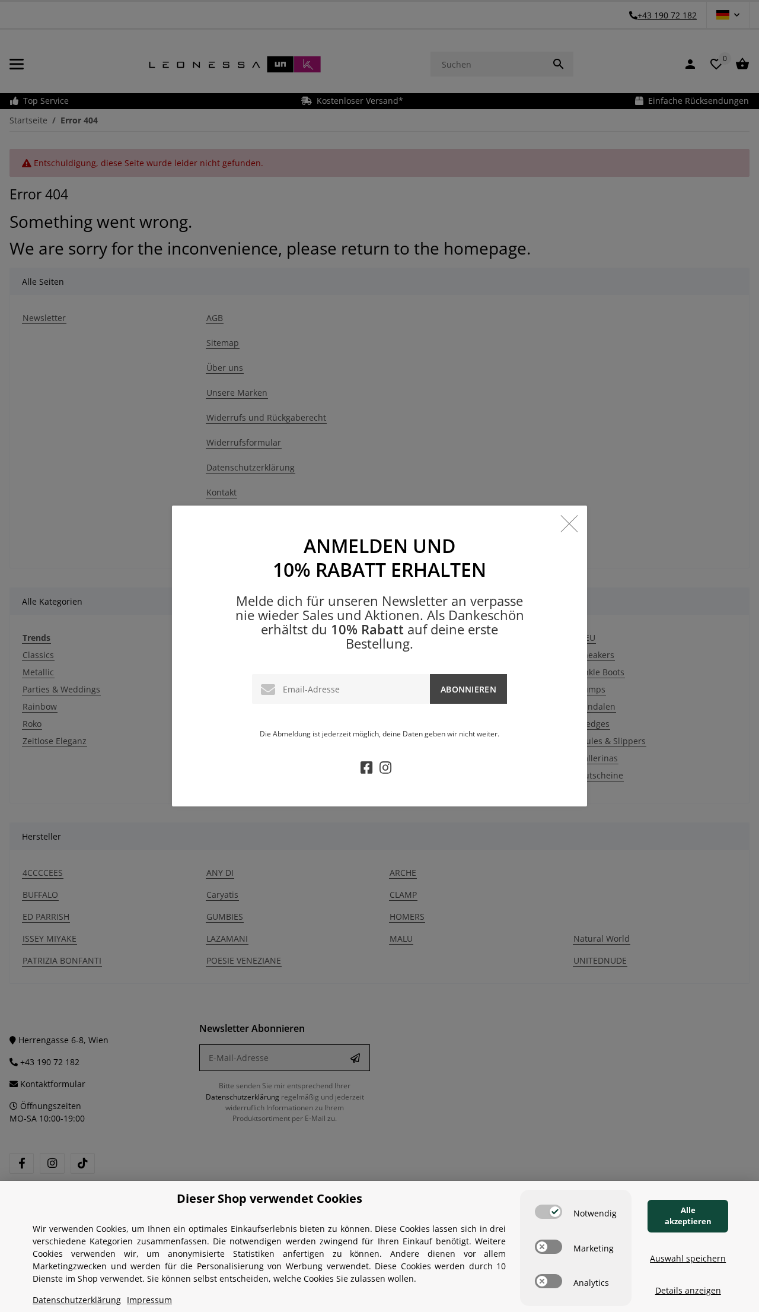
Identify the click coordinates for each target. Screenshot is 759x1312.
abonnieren (468, 689)
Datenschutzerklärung (77, 1299)
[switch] (548, 1212)
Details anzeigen (688, 1290)
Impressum (149, 1299)
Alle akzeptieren (688, 1216)
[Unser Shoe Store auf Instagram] (385, 769)
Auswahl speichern (688, 1258)
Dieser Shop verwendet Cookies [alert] (269, 1198)
